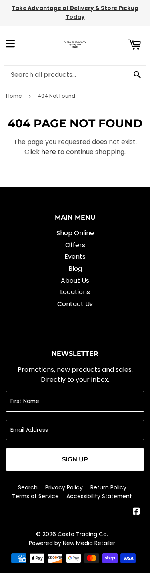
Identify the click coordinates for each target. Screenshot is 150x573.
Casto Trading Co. (83, 534)
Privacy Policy (64, 487)
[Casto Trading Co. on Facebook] (136, 512)
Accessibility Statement (99, 496)
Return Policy (108, 487)
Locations (75, 292)
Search (28, 487)
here (48, 151)
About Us (75, 280)
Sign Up (75, 459)
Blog (75, 268)
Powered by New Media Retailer (72, 543)
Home (14, 96)
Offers (75, 245)
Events (75, 256)
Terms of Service (35, 496)
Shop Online (75, 233)
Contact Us (75, 304)
